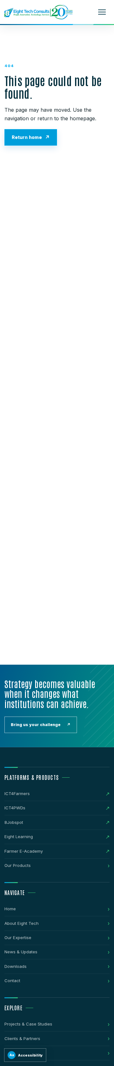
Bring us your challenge (41, 724)
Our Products (17, 865)
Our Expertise (17, 937)
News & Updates (20, 951)
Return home (27, 137)
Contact (12, 980)
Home (10, 908)
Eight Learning (18, 836)
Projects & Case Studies (28, 1023)
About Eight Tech (21, 923)
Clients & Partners (22, 1038)
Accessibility (26, 1055)
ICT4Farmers (17, 793)
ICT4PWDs (14, 807)
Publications (16, 1052)
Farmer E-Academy (23, 851)
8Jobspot (13, 822)
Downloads (15, 966)
